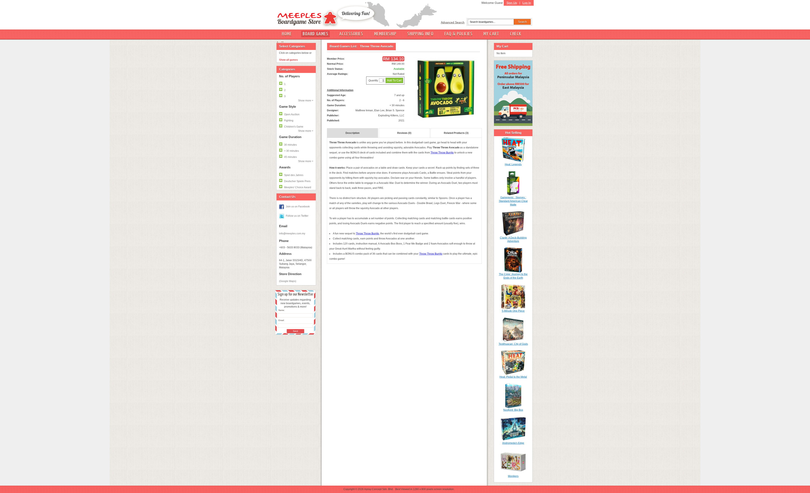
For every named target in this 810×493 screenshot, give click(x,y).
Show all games (288, 59)
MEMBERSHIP (385, 34)
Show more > (305, 100)
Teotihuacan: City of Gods (513, 344)
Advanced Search (452, 22)
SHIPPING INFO (420, 34)
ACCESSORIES (351, 34)
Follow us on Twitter (297, 216)
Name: (281, 310)
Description (352, 133)
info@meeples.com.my (292, 233)
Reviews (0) (404, 133)
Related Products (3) (456, 133)
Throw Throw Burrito (442, 152)
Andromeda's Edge (513, 443)
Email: (281, 320)
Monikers (513, 476)
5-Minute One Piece (513, 310)
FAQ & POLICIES (458, 34)
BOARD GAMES (315, 34)
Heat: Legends (513, 164)
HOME (287, 34)
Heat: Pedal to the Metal (513, 376)
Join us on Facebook (298, 206)
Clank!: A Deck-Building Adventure (513, 239)
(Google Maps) (287, 281)
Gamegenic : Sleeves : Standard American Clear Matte (513, 201)
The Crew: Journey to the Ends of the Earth (513, 276)
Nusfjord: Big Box (513, 409)
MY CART (491, 34)
